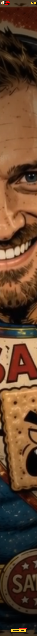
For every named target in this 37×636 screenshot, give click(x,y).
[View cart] (32, 3)
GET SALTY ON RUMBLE (19, 630)
